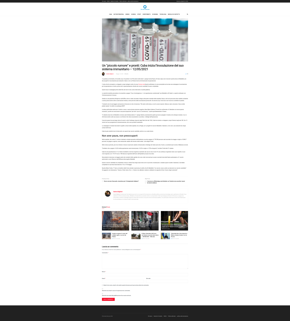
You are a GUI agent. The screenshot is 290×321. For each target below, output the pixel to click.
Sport (139, 14)
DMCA (108, 1)
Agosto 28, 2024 (116, 238)
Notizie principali (119, 14)
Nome (104, 271)
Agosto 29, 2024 (107, 228)
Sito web (148, 278)
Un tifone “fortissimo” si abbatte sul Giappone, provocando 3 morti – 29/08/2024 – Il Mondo (142, 224)
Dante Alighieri (110, 73)
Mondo (128, 14)
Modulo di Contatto (114, 1)
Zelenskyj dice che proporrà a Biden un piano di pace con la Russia (179, 235)
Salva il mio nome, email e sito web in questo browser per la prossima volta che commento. (126, 285)
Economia (155, 14)
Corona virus (141, 84)
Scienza (133, 14)
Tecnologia (163, 14)
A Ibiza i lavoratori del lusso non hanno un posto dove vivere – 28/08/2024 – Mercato (150, 235)
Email (104, 278)
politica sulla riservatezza (133, 1)
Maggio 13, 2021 (119, 73)
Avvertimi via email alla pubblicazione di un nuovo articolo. (116, 295)
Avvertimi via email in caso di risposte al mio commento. (116, 290)
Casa (110, 14)
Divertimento (147, 14)
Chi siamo (104, 1)
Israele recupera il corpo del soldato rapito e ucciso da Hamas (119, 235)
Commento (105, 252)
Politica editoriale (123, 1)
